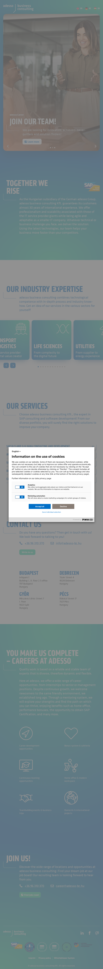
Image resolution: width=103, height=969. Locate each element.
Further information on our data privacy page (31, 478)
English (15, 451)
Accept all (39, 506)
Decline (63, 506)
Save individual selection (51, 512)
